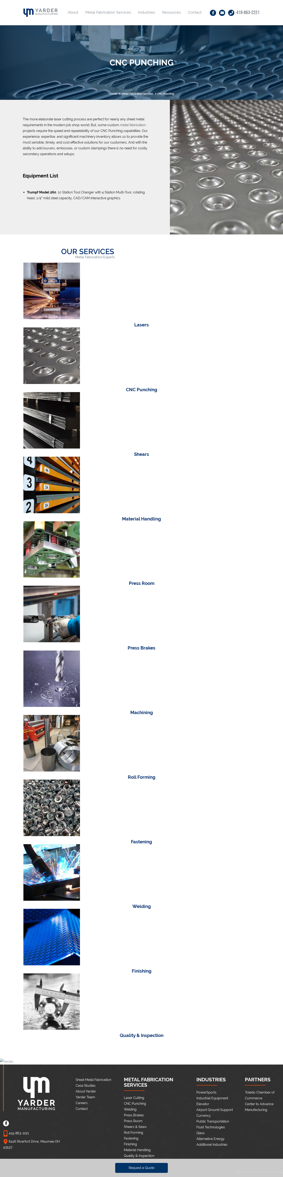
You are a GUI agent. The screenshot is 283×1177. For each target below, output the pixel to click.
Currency (203, 1116)
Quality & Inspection (139, 1156)
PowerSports (206, 1092)
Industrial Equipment (212, 1098)
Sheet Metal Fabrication (93, 1080)
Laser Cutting (134, 1098)
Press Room (133, 1121)
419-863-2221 (248, 12)
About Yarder (86, 1091)
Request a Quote (141, 1168)
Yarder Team (85, 1097)
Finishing (130, 1144)
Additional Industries (211, 1145)
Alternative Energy (210, 1139)
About (73, 12)
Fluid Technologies (210, 1127)
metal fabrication (133, 125)
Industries (146, 12)
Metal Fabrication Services (108, 12)
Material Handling (137, 1150)
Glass (200, 1133)
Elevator (202, 1104)
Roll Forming (133, 1133)
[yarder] (40, 14)
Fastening (131, 1138)
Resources (171, 12)
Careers (82, 1103)
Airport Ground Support (214, 1110)
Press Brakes (134, 1115)
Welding (130, 1109)
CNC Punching (135, 1104)
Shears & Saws (135, 1127)
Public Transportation (212, 1121)
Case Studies (86, 1086)
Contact (195, 12)
